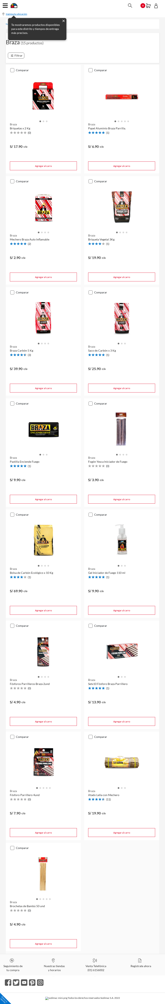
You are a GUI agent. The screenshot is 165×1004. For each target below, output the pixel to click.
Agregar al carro (43, 165)
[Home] (14, 7)
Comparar (22, 70)
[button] (40, 121)
